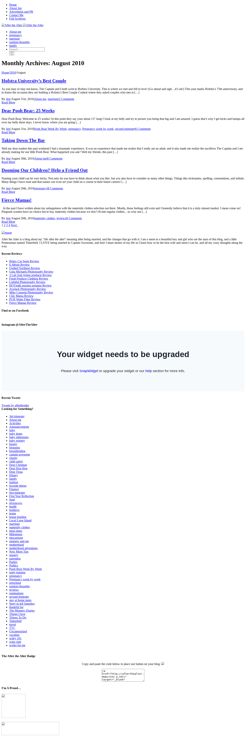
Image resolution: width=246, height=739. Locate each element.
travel (12, 624)
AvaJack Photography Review (27, 289)
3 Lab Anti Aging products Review (30, 275)
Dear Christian (18, 465)
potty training (17, 572)
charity (13, 458)
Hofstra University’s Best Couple (34, 80)
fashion (13, 482)
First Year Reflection (21, 496)
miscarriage (16, 537)
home (12, 513)
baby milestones (19, 437)
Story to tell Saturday (22, 603)
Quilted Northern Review (24, 268)
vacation (14, 634)
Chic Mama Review (21, 296)
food (12, 499)
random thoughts (19, 586)
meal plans (15, 530)
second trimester (125, 128)
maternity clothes (44, 218)
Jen (8, 99)
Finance (14, 489)
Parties (13, 562)
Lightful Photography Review (27, 282)
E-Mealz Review (19, 264)
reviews (61, 218)
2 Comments (66, 99)
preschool (15, 582)
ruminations (16, 593)
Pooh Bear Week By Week (50, 128)
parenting (15, 558)
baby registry (17, 440)
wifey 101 (15, 638)
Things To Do (17, 617)
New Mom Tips (18, 551)
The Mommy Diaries (22, 610)
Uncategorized (18, 631)
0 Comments (74, 218)
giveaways (15, 503)
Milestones (15, 534)
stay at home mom (20, 600)
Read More (8, 102)
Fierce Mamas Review (23, 302)
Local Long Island (20, 520)
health (13, 506)
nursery (13, 555)
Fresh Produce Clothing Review (28, 278)
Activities (15, 423)
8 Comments (54, 158)
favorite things (18, 485)
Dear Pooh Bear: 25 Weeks (28, 110)
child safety (16, 461)
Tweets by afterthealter (15, 405)
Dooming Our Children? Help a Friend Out (45, 170)
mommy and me (19, 541)
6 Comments (143, 128)
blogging (14, 447)
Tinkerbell (15, 621)
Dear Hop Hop (18, 468)
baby (12, 430)
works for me (17, 645)
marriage (53, 99)
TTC (12, 628)
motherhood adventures (23, 548)
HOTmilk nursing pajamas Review (30, 285)
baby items (15, 433)
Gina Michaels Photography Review (31, 271)
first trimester (17, 492)
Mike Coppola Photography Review (31, 292)
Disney (13, 475)
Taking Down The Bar (23, 140)
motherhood (16, 544)
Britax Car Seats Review (24, 261)
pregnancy (74, 128)
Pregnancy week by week (98, 128)
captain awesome (19, 454)
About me (40, 99)
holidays (14, 510)
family (13, 478)
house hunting (17, 517)
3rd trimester (16, 416)
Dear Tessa (16, 471)
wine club (15, 641)
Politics (13, 565)
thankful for (16, 607)
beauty (13, 444)
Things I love (17, 614)
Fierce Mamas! (17, 200)
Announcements (19, 426)
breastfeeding (17, 451)
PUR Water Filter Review (25, 299)
